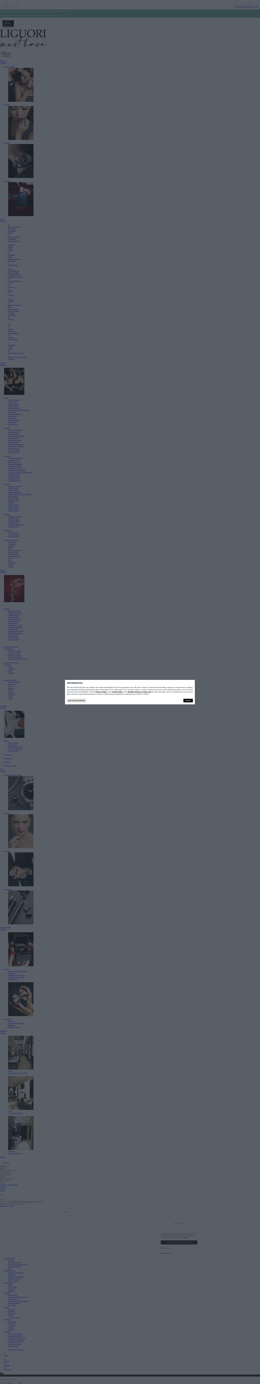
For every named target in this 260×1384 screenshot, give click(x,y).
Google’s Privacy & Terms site (139, 692)
